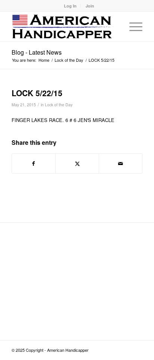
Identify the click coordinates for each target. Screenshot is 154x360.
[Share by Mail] (120, 163)
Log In (70, 6)
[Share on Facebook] (33, 163)
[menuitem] (70, 6)
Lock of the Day (59, 104)
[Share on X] (77, 163)
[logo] (64, 27)
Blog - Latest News (37, 52)
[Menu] (132, 27)
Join (90, 6)
